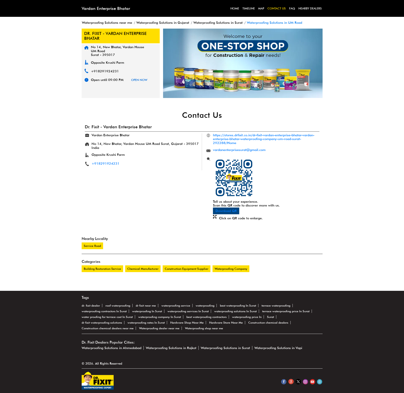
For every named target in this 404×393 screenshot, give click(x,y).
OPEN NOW (139, 80)
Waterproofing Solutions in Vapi (278, 348)
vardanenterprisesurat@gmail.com (239, 150)
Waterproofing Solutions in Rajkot (171, 348)
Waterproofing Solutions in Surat (225, 348)
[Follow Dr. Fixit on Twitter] (298, 381)
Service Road (92, 245)
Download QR (226, 211)
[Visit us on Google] (291, 381)
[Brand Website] (319, 381)
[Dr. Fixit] (98, 388)
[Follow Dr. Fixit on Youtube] (312, 381)
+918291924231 (105, 71)
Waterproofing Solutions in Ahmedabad (111, 348)
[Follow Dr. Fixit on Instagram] (305, 381)
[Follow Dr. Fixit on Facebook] (284, 381)
